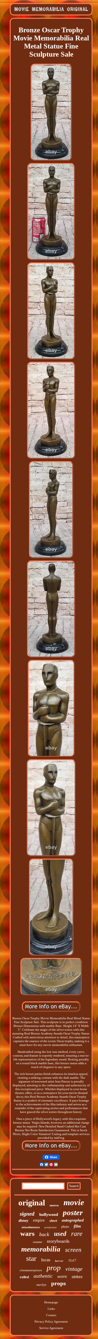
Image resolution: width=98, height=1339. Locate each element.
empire (39, 1220)
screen (73, 1249)
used (60, 1233)
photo (65, 1226)
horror (59, 1261)
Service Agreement (51, 1328)
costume (37, 1242)
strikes (77, 1277)
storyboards (58, 1241)
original (31, 1202)
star (31, 1258)
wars (27, 1233)
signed (27, 1214)
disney (23, 1220)
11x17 (72, 1260)
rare (76, 1233)
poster (73, 1212)
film (77, 1226)
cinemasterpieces (31, 1270)
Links (51, 1308)
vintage (74, 1269)
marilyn (41, 1284)
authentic (43, 1276)
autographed (73, 1220)
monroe (54, 1205)
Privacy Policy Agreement (51, 1321)
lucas (45, 1259)
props (58, 1283)
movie (74, 1202)
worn (62, 1276)
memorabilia (40, 1249)
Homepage (51, 1302)
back (44, 1234)
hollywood (48, 1214)
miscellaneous (31, 1227)
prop (54, 1267)
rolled (24, 1277)
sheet (53, 1221)
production (50, 1227)
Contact (51, 1315)
